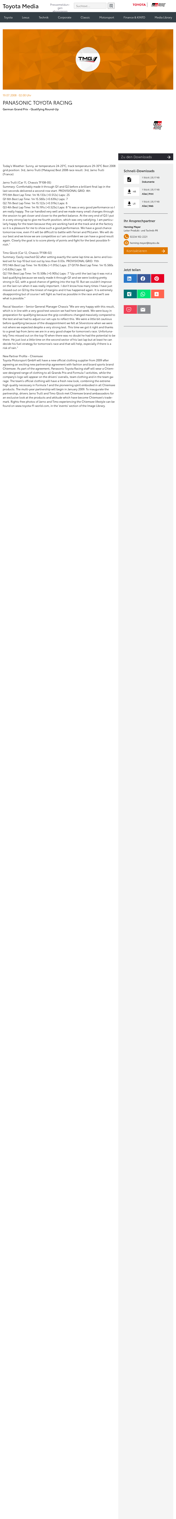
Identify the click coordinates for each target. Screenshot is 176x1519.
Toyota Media (21, 6)
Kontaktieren (136, 250)
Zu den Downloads (136, 156)
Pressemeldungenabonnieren (60, 6)
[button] (130, 280)
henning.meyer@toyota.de (144, 242)
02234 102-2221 (138, 236)
